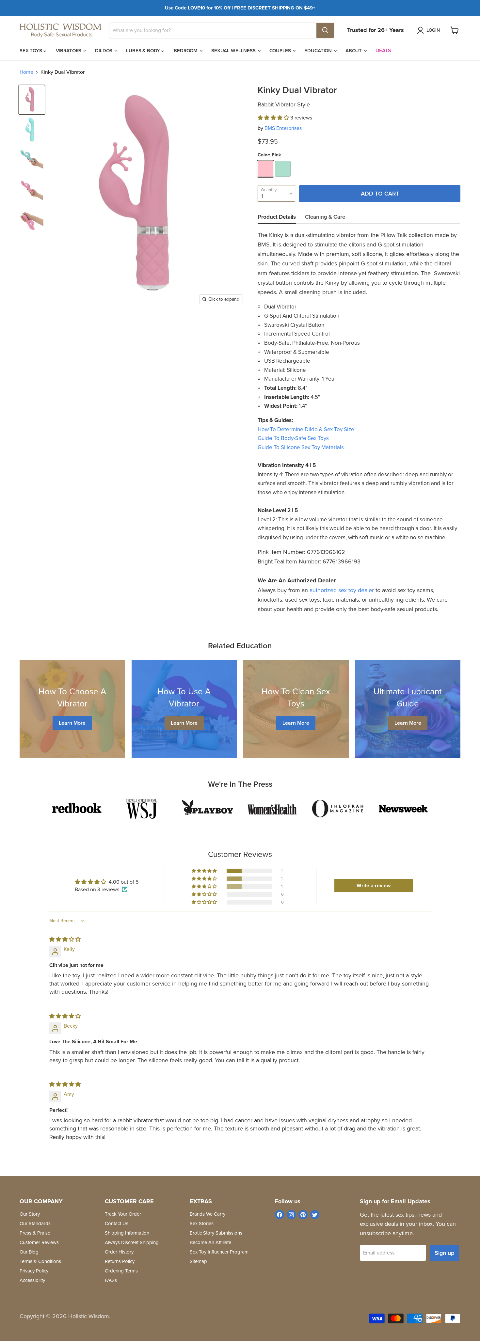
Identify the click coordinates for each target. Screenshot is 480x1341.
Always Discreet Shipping (132, 1242)
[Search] (325, 30)
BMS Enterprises (283, 128)
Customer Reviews (39, 1242)
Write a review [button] (374, 885)
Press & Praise (35, 1233)
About (354, 50)
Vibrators (69, 50)
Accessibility (32, 1280)
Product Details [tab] (277, 217)
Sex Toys (31, 50)
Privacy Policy (34, 1270)
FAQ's (111, 1280)
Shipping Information (127, 1233)
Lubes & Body (143, 50)
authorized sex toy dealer (342, 590)
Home (26, 72)
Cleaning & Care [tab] (325, 217)
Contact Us (116, 1223)
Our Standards (35, 1223)
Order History (119, 1251)
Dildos (104, 50)
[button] (274, 117)
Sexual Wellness (234, 50)
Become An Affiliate (210, 1242)
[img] (65, 939)
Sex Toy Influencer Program (219, 1251)
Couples (280, 50)
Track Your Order (123, 1214)
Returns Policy (120, 1261)
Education (318, 50)
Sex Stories (202, 1223)
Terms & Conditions (40, 1261)
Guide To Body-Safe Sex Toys (293, 438)
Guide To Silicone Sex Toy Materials (301, 447)
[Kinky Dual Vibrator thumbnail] (32, 99)
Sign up (444, 1253)
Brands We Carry (207, 1214)
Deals (383, 50)
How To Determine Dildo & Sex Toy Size (306, 429)
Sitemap (198, 1261)
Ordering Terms (121, 1270)
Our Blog (29, 1251)
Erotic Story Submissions (216, 1233)
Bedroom (186, 50)
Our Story (30, 1214)
